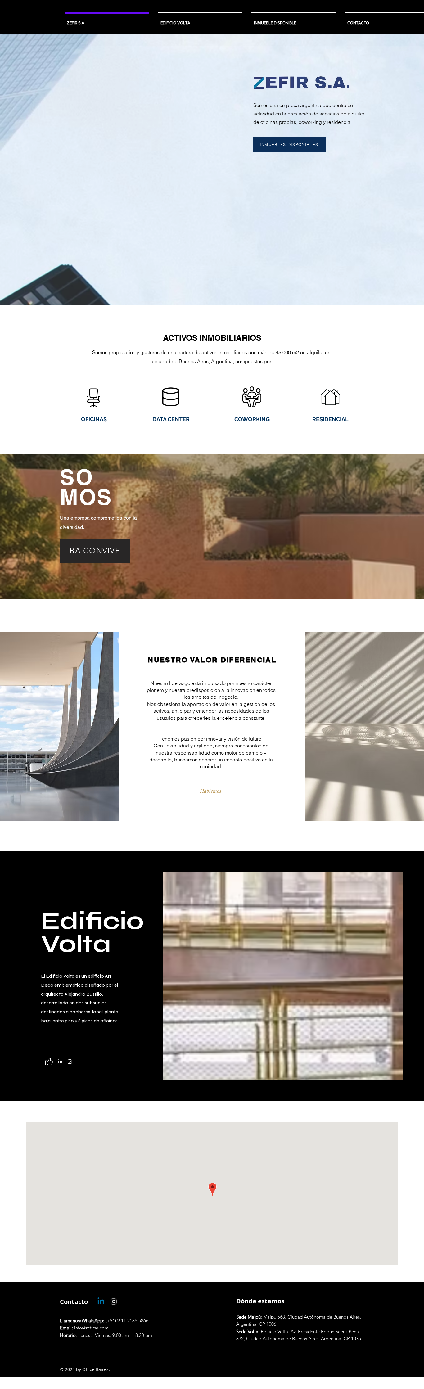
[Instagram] (70, 1061)
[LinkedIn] (60, 1061)
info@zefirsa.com (84, 1328)
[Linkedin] (101, 1301)
